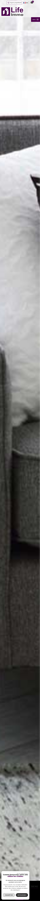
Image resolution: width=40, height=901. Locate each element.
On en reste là (21, 873)
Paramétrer (9, 895)
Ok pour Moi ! (21, 895)
